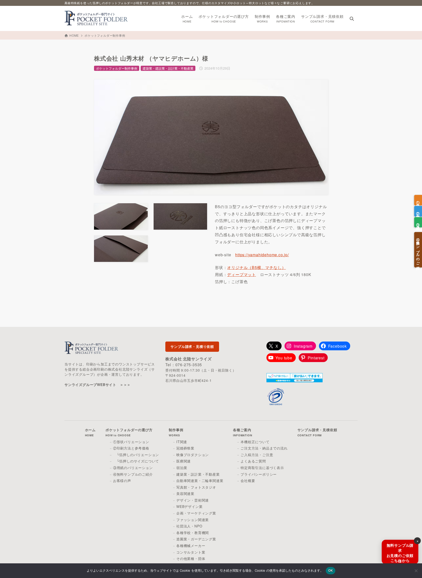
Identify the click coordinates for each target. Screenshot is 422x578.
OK (330, 570)
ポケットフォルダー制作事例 (104, 35)
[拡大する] (321, 85)
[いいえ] (415, 570)
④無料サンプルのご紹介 (418, 249)
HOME (74, 35)
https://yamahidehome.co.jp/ (262, 254)
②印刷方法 (418, 211)
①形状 (418, 200)
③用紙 (418, 222)
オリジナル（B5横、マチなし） (256, 267)
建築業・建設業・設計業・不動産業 (168, 68)
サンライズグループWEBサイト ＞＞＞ (97, 384)
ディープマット (241, 274)
